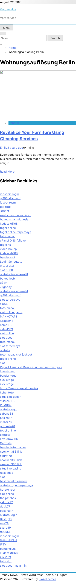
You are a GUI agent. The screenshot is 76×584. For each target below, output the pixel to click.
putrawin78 (7, 426)
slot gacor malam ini (13, 565)
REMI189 (5, 405)
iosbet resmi (8, 202)
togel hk (5, 244)
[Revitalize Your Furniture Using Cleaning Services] (38, 73)
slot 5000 (6, 270)
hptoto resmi (8, 489)
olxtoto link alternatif (14, 274)
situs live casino (10, 468)
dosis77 (5, 506)
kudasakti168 (9, 223)
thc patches (8, 498)
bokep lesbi (8, 278)
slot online (7, 333)
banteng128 (8, 548)
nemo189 (6, 325)
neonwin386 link (11, 451)
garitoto (5, 206)
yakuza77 (6, 502)
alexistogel (7, 380)
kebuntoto (7, 392)
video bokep (8, 249)
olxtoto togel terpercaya (16, 485)
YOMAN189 (7, 401)
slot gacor (7, 337)
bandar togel (8, 375)
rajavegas (6, 472)
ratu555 (5, 532)
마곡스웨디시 (8, 540)
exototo (5, 434)
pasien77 (6, 418)
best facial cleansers (13, 481)
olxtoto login (8, 409)
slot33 (4, 304)
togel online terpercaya (15, 232)
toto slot (5, 561)
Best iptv (6, 519)
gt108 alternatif (10, 198)
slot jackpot (24, 354)
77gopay (6, 287)
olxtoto (5, 350)
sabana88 (6, 413)
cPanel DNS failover (13, 240)
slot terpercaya (10, 299)
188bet (4, 211)
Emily (3, 147)
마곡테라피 (7, 266)
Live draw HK (9, 439)
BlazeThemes (47, 579)
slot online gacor (11, 312)
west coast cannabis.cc (15, 215)
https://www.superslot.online (19, 388)
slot (2, 363)
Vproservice (8, 9)
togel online (8, 228)
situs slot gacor (10, 396)
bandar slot (7, 257)
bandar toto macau (13, 447)
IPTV (3, 544)
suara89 (5, 527)
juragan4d (6, 320)
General (13, 123)
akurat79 (6, 456)
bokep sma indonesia (14, 219)
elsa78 (4, 523)
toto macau (7, 236)
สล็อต (3, 282)
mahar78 (6, 422)
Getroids (5, 443)
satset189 (6, 329)
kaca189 (5, 557)
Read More (7, 171)
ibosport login (9, 194)
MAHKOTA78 (8, 316)
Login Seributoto (11, 261)
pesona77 (6, 510)
